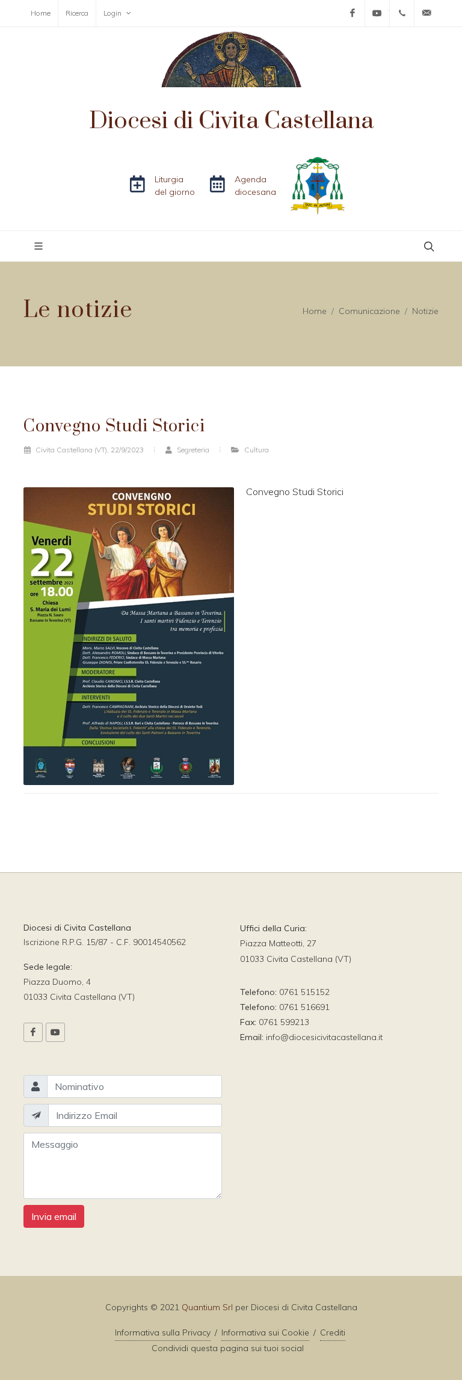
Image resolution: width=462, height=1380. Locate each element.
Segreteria (192, 449)
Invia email (53, 1216)
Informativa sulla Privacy (163, 1332)
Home (41, 12)
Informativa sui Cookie (265, 1332)
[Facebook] (352, 13)
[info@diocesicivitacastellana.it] (426, 13)
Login (113, 12)
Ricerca (77, 12)
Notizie (425, 310)
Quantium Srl (207, 1307)
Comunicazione (369, 310)
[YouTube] (377, 13)
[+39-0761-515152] (402, 13)
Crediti (332, 1332)
